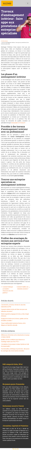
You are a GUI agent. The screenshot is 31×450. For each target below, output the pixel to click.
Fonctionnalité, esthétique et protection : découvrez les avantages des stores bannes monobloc (15, 350)
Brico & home (5, 41)
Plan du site (15, 449)
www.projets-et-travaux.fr (18, 123)
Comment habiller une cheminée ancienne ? (22, 288)
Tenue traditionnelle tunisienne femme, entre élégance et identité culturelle (13, 324)
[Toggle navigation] (28, 3)
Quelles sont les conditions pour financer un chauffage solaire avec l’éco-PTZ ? (13, 341)
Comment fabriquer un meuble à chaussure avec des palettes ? (8, 290)
